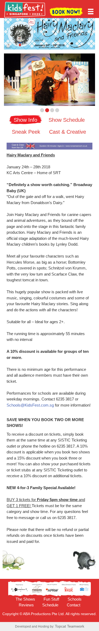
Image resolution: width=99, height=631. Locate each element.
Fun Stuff (51, 599)
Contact (73, 605)
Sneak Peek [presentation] (26, 132)
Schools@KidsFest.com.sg (30, 405)
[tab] (25, 119)
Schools (75, 599)
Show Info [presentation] (25, 120)
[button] (11, 79)
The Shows (25, 599)
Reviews (26, 605)
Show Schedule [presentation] (67, 120)
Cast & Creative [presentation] (67, 132)
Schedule (50, 605)
